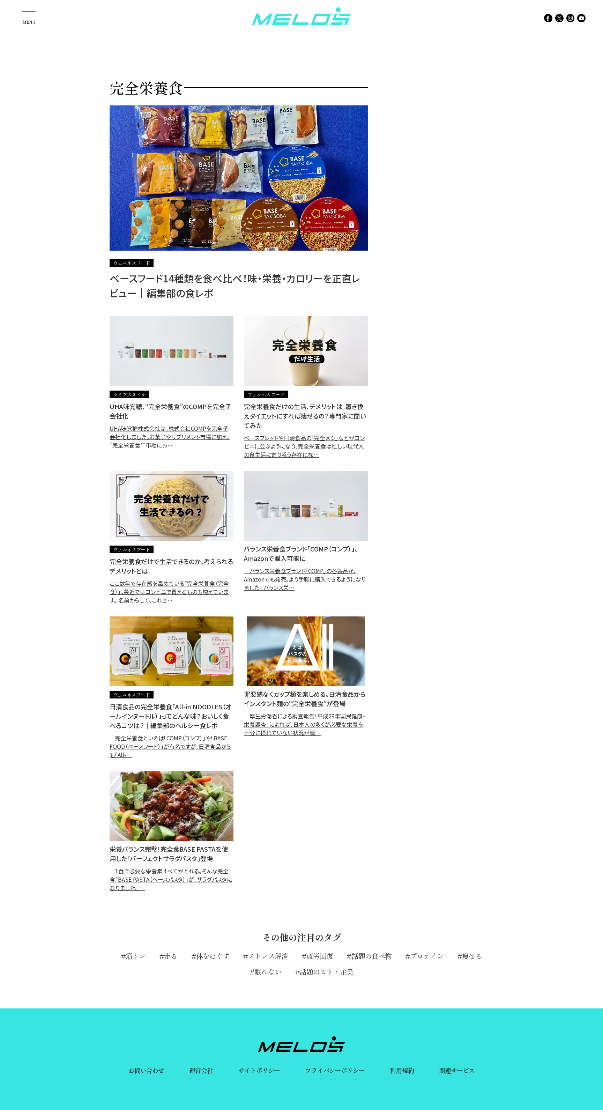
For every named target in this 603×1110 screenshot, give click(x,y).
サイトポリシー (259, 1070)
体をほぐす (213, 956)
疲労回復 (319, 956)
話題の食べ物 (372, 956)
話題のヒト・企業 (326, 972)
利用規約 (402, 1070)
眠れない (267, 972)
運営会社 (201, 1070)
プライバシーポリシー (335, 1070)
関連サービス (457, 1070)
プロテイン (427, 956)
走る (170, 956)
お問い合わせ (146, 1070)
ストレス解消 (268, 956)
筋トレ (136, 956)
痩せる (472, 956)
